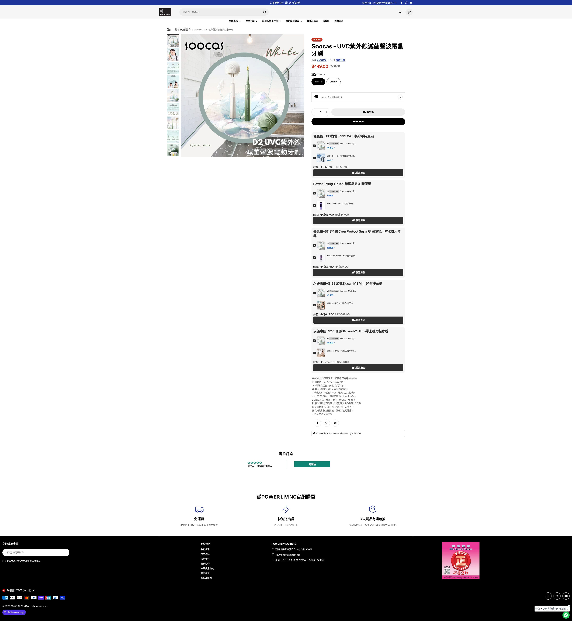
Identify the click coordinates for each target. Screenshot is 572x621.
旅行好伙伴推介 (183, 29)
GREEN (333, 81)
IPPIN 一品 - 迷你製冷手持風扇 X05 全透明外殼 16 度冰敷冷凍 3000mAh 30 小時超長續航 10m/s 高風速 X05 (342, 156)
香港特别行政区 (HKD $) (19, 590)
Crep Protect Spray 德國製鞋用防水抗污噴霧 (342, 255)
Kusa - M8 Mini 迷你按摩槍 (341, 303)
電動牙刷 (340, 59)
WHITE (318, 81)
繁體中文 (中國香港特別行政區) (378, 3)
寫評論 (312, 464)
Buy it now (358, 121)
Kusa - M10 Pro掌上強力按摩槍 (342, 351)
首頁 (169, 29)
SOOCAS (322, 59)
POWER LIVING (18, 606)
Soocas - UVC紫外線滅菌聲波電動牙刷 (348, 143)
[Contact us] (566, 615)
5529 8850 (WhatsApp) (287, 554)
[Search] (264, 12)
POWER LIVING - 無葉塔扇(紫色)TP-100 (342, 203)
